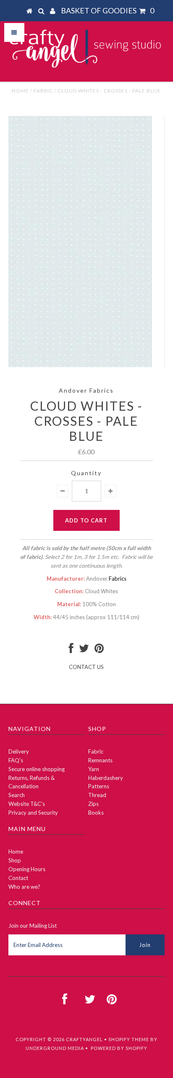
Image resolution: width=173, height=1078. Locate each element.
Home (20, 90)
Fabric (43, 90)
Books (96, 812)
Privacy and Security (33, 812)
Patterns (98, 786)
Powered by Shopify (119, 1048)
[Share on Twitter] (84, 650)
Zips (93, 803)
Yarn (93, 769)
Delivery (18, 751)
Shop (14, 860)
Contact (18, 878)
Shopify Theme (128, 1039)
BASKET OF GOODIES (107, 10)
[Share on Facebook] (71, 650)
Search (16, 795)
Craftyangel (84, 1039)
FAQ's (15, 760)
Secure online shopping (36, 769)
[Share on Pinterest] (99, 650)
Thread (97, 795)
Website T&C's (26, 803)
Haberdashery (105, 777)
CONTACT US (86, 667)
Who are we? (24, 886)
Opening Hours (26, 869)
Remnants (100, 760)
